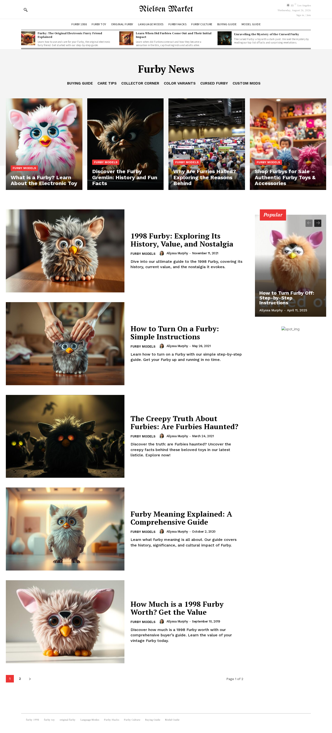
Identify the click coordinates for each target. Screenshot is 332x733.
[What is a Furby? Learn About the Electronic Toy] (44, 144)
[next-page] (30, 678)
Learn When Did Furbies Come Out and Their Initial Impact (173, 35)
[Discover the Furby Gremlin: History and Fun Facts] (125, 144)
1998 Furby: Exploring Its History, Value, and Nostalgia (182, 240)
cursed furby (214, 83)
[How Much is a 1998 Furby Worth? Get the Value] (65, 621)
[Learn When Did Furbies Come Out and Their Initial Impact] (126, 38)
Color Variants (180, 83)
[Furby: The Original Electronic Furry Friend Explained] (28, 38)
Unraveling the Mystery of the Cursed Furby (266, 34)
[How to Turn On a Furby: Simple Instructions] (65, 343)
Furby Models (24, 168)
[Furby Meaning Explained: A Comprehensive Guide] (65, 529)
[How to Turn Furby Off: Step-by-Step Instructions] (290, 266)
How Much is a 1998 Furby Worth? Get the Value (177, 608)
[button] (25, 9)
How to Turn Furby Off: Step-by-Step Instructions (286, 298)
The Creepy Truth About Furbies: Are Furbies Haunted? (184, 422)
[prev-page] (309, 223)
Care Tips (107, 83)
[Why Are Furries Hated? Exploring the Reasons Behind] (206, 144)
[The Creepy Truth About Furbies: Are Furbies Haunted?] (65, 436)
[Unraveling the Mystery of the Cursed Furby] (225, 38)
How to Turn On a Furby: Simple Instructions (175, 332)
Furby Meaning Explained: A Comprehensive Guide (181, 518)
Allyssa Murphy (177, 253)
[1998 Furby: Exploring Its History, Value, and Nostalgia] (65, 250)
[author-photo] (162, 253)
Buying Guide (80, 83)
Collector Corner (140, 83)
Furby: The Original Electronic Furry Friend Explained (70, 35)
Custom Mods (247, 83)
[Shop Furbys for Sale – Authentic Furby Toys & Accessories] (288, 144)
